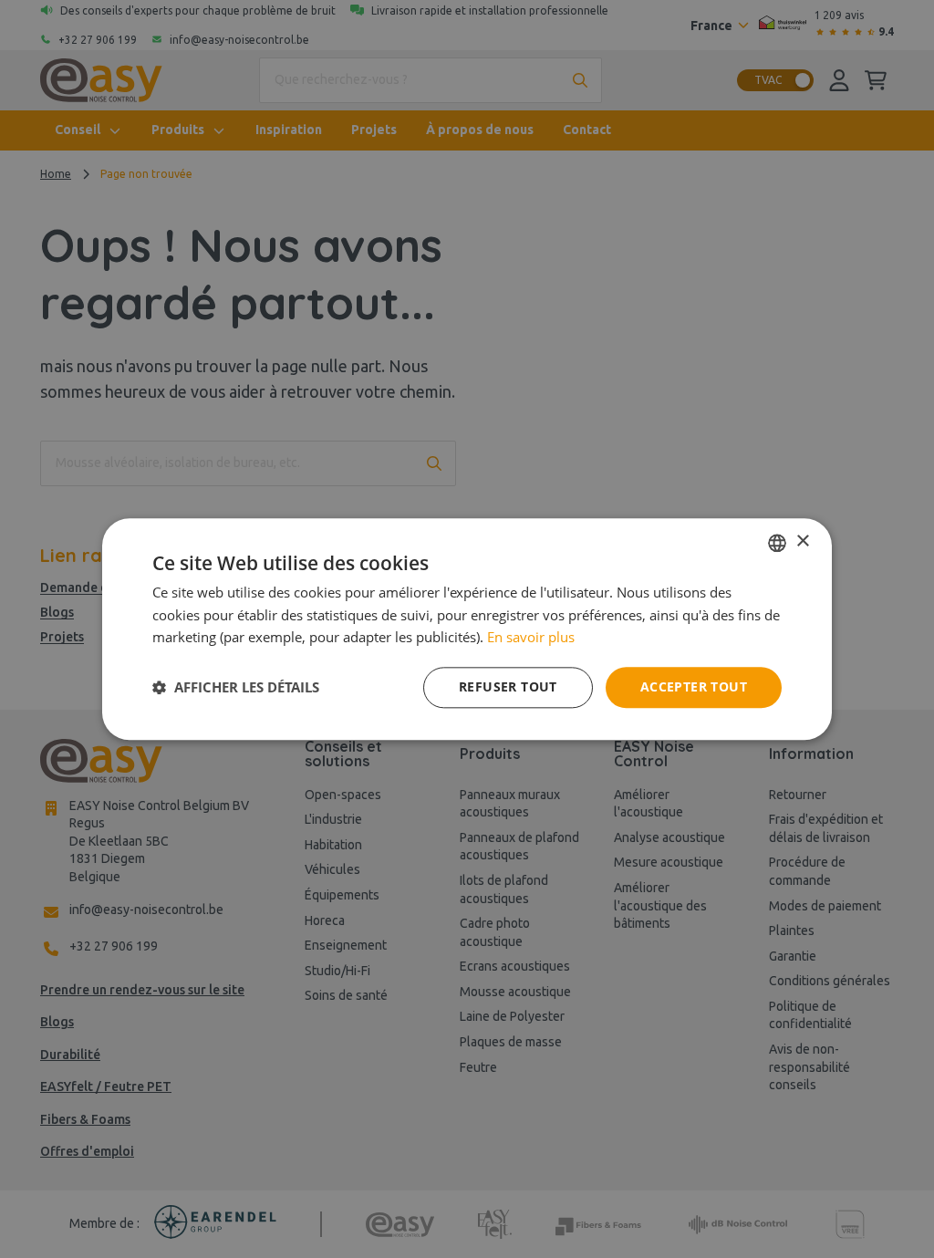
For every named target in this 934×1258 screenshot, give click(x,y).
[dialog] (467, 629)
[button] (235, 688)
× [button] (802, 541)
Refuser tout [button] (508, 686)
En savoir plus (531, 638)
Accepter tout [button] (693, 686)
